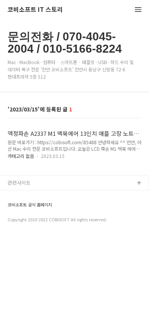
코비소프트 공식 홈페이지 (30, 204)
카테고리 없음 (21, 156)
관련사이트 (19, 182)
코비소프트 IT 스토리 (35, 10)
